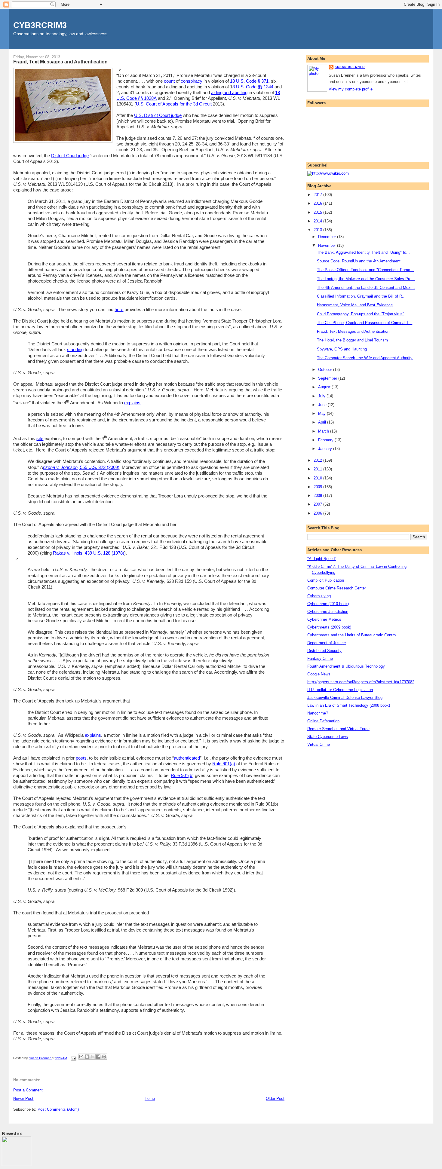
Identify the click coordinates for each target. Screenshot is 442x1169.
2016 (318, 203)
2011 (318, 469)
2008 (318, 495)
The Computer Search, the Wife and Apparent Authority (365, 358)
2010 (318, 478)
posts (81, 758)
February (326, 440)
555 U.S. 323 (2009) (99, 467)
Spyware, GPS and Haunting (342, 349)
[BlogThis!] (87, 1057)
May (322, 413)
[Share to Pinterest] (104, 1057)
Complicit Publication (325, 580)
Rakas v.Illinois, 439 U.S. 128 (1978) (88, 553)
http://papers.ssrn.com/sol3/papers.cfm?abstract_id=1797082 (360, 682)
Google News (318, 674)
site (39, 438)
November (327, 245)
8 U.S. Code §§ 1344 (252, 86)
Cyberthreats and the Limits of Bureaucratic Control (352, 635)
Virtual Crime (318, 744)
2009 (318, 487)
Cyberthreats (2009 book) (329, 627)
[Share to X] (93, 1057)
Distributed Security (324, 650)
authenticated (187, 758)
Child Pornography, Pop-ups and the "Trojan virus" (360, 314)
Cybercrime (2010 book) (328, 603)
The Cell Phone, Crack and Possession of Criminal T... (364, 322)
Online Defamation (323, 721)
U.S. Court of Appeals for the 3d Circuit (174, 104)
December (327, 236)
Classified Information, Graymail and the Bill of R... (361, 296)
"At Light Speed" (321, 558)
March (324, 431)
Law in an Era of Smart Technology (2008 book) (348, 705)
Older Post (275, 1098)
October (325, 369)
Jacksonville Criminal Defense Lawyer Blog (344, 697)
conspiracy (191, 81)
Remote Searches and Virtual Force (338, 729)
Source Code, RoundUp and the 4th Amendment (359, 261)
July (322, 396)
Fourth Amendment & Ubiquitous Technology (346, 666)
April (322, 422)
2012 (318, 460)
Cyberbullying (319, 596)
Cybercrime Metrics (324, 619)
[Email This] (81, 1057)
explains (132, 402)
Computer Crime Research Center (336, 588)
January (325, 448)
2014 (318, 221)
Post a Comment (28, 1090)
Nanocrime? (317, 713)
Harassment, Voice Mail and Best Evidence (355, 305)
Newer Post (23, 1098)
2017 (318, 194)
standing (75, 349)
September (328, 378)
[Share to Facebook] (98, 1057)
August (325, 387)
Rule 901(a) (223, 763)
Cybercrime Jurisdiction (327, 611)
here (119, 309)
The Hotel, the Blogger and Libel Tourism (352, 340)
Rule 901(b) (182, 775)
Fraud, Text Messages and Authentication (353, 331)
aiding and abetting (229, 92)
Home (150, 1098)
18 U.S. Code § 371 (249, 81)
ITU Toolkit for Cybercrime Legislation (340, 689)
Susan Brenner (350, 67)
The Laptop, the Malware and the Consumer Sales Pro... (366, 279)
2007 (318, 504)
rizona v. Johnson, (61, 467)
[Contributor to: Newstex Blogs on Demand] (16, 1165)
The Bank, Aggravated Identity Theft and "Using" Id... (363, 252)
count (169, 81)
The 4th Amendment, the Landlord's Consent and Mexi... (366, 287)
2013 (318, 230)
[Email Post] (73, 1058)
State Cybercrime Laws (327, 736)
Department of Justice (326, 643)
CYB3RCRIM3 (40, 25)
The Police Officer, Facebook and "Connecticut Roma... (365, 270)
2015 (318, 212)
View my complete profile (351, 89)
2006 (318, 513)
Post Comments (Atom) (58, 1109)
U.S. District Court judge (158, 115)
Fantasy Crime (320, 658)
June (323, 404)
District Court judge (70, 155)
